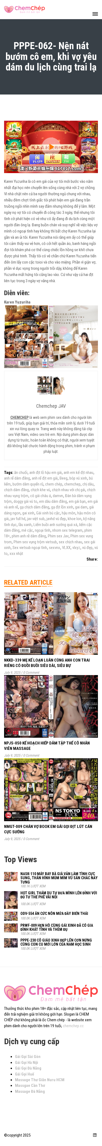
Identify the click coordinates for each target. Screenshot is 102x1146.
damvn (58, 495)
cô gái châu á (40, 495)
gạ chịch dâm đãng (34, 507)
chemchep (72, 484)
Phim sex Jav (58, 536)
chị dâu (88, 484)
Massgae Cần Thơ (30, 1085)
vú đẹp (87, 547)
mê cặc (27, 530)
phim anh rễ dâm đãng (29, 536)
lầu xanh (25, 524)
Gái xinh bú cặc (48, 513)
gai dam (81, 507)
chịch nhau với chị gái (68, 489)
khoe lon (74, 518)
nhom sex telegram (67, 530)
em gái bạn (77, 501)
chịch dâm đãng (16, 489)
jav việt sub (36, 518)
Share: (92, 559)
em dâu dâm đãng (53, 501)
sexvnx (54, 547)
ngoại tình (42, 530)
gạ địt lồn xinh (62, 507)
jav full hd (18, 518)
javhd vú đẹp (56, 518)
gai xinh (28, 513)
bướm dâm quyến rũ (28, 484)
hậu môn (68, 513)
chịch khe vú (40, 489)
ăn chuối (20, 472)
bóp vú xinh (78, 478)
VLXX (66, 547)
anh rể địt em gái (45, 478)
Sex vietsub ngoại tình (30, 547)
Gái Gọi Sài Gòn (28, 1056)
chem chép (53, 484)
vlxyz (76, 547)
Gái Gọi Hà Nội (26, 1062)
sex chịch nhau (70, 542)
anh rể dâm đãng (17, 478)
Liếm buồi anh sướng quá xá (55, 524)
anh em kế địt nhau (78, 472)
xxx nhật (16, 553)
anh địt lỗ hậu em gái (45, 472)
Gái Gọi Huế (24, 1074)
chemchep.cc (73, 1025)
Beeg (63, 478)
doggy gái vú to (25, 501)
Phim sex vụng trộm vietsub (35, 542)
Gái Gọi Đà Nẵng (28, 1068)
